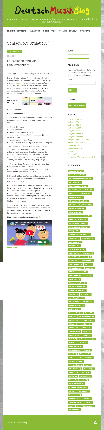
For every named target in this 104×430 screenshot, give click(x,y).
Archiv (53, 31)
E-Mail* (70, 79)
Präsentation (87, 406)
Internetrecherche (77, 287)
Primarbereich (75, 171)
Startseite (11, 31)
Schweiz (86, 335)
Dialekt (73, 324)
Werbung (74, 238)
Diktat (88, 190)
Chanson (74, 328)
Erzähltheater (75, 350)
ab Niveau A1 (73, 119)
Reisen (83, 343)
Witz (72, 317)
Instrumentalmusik (77, 223)
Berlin (72, 194)
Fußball (85, 373)
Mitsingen (88, 253)
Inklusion (88, 369)
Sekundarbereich (76, 175)
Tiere (88, 264)
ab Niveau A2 (73, 122)
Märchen (88, 302)
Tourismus (83, 391)
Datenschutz (85, 31)
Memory (73, 320)
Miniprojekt (87, 238)
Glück (88, 276)
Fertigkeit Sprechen (75, 142)
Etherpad (86, 328)
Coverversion (87, 261)
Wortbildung (74, 399)
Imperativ (74, 373)
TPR (72, 272)
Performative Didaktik (78, 227)
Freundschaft (75, 395)
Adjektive (74, 309)
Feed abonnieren (77, 105)
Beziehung (74, 279)
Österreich (85, 194)
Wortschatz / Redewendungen (79, 157)
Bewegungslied (76, 197)
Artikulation (75, 242)
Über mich (62, 31)
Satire (87, 257)
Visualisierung (75, 402)
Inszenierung (75, 212)
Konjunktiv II (88, 320)
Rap (87, 365)
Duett (89, 268)
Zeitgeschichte (85, 205)
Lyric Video (74, 182)
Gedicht (73, 294)
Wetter (87, 399)
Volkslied (73, 339)
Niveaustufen (34, 31)
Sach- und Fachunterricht (79, 216)
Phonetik (71, 154)
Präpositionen (75, 346)
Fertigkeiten (22, 31)
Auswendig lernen (77, 290)
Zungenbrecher (75, 361)
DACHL (73, 261)
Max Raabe (74, 302)
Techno (73, 380)
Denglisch (85, 324)
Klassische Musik (76, 208)
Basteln (73, 354)
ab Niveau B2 (73, 128)
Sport (88, 313)
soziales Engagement (77, 387)
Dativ (87, 350)
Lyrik (72, 391)
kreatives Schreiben (77, 186)
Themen (46, 31)
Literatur (71, 151)
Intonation (74, 410)
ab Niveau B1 (73, 125)
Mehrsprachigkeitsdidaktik (80, 179)
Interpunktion (17, 83)
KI (79, 358)
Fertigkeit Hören (74, 131)
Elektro (88, 358)
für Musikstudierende (78, 201)
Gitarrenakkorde (76, 384)
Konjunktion (75, 276)
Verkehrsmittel (87, 339)
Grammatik (72, 145)
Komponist (74, 335)
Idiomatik (74, 253)
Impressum (73, 31)
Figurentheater (76, 268)
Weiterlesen (12, 247)
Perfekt (86, 332)
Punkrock (73, 406)
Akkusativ (84, 354)
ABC (71, 358)
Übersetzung (75, 190)
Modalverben (75, 369)
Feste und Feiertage (77, 220)
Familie (73, 376)
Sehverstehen (75, 313)
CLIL (72, 205)
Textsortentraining (77, 283)
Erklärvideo (74, 257)
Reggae (88, 402)
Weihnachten (75, 264)
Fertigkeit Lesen (74, 134)
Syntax (72, 343)
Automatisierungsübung (79, 235)
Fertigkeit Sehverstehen (77, 139)
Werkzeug (74, 246)
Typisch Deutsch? (76, 249)
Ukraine (84, 380)
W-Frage (85, 294)
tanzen (82, 272)
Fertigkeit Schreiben (75, 137)
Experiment (85, 376)
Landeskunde (73, 148)
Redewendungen (86, 317)
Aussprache (74, 332)
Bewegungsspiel (76, 305)
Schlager (73, 231)
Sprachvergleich (76, 298)
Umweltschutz (75, 365)
